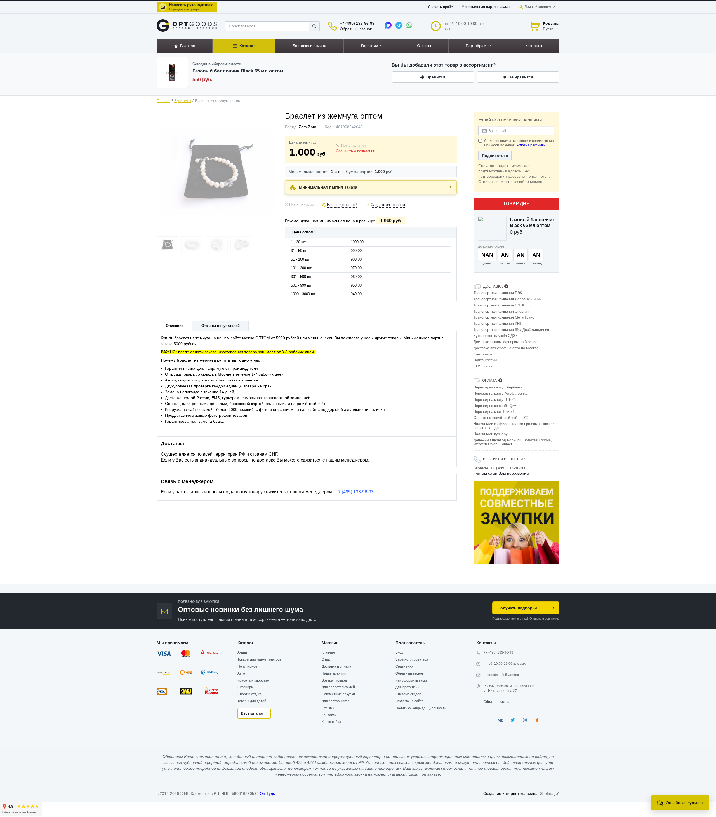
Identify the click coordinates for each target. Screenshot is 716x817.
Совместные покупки (338, 694)
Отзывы (328, 708)
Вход (399, 652)
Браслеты (182, 101)
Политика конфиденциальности (420, 708)
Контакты (329, 715)
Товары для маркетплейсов (259, 659)
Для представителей (338, 687)
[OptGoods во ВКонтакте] (500, 720)
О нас (326, 659)
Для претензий (407, 687)
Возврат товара (334, 680)
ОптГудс (267, 793)
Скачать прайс (440, 7)
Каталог (245, 642)
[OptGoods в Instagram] (525, 720)
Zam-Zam (307, 127)
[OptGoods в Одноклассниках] (536, 720)
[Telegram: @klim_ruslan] (398, 25)
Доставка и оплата (336, 666)
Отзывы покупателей (220, 326)
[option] (517, 522)
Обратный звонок (356, 29)
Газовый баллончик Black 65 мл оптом (532, 222)
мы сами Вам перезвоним (505, 473)
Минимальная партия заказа (485, 7)
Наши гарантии (334, 673)
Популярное (247, 666)
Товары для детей (251, 701)
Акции (242, 652)
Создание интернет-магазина (510, 793)
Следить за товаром (388, 205)
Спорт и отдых (249, 694)
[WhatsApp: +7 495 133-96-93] (409, 25)
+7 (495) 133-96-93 (357, 23)
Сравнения (404, 666)
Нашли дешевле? (342, 205)
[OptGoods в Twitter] (513, 720)
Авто (241, 673)
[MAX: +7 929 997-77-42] (388, 25)
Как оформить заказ (411, 680)
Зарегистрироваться (411, 659)
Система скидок (408, 694)
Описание (174, 326)
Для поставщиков (335, 701)
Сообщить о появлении (355, 151)
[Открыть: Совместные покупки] (517, 522)
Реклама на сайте (409, 701)
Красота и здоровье (253, 680)
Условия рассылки (530, 145)
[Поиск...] (314, 26)
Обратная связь (496, 702)
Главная (163, 101)
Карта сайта (331, 722)
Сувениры (245, 687)
